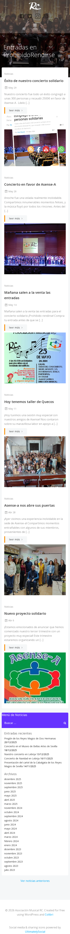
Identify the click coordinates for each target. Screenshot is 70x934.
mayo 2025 (10, 795)
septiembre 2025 (13, 787)
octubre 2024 (11, 812)
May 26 (12, 191)
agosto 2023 (11, 865)
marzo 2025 (11, 803)
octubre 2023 (11, 857)
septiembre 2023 (13, 861)
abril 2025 (9, 799)
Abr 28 (11, 512)
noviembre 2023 (13, 853)
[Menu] (35, 25)
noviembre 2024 (13, 808)
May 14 (12, 304)
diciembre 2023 (12, 849)
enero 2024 (10, 845)
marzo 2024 (11, 836)
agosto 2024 (11, 820)
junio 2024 (10, 824)
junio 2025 (10, 791)
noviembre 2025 (13, 783)
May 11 (12, 408)
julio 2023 (9, 869)
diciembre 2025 (12, 779)
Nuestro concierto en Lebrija (20, 754)
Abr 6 (11, 620)
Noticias (8, 73)
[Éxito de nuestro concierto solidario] (35, 140)
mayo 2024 (10, 828)
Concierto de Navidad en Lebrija (22, 758)
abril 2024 (9, 832)
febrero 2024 (11, 841)
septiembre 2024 (13, 816)
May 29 (12, 87)
